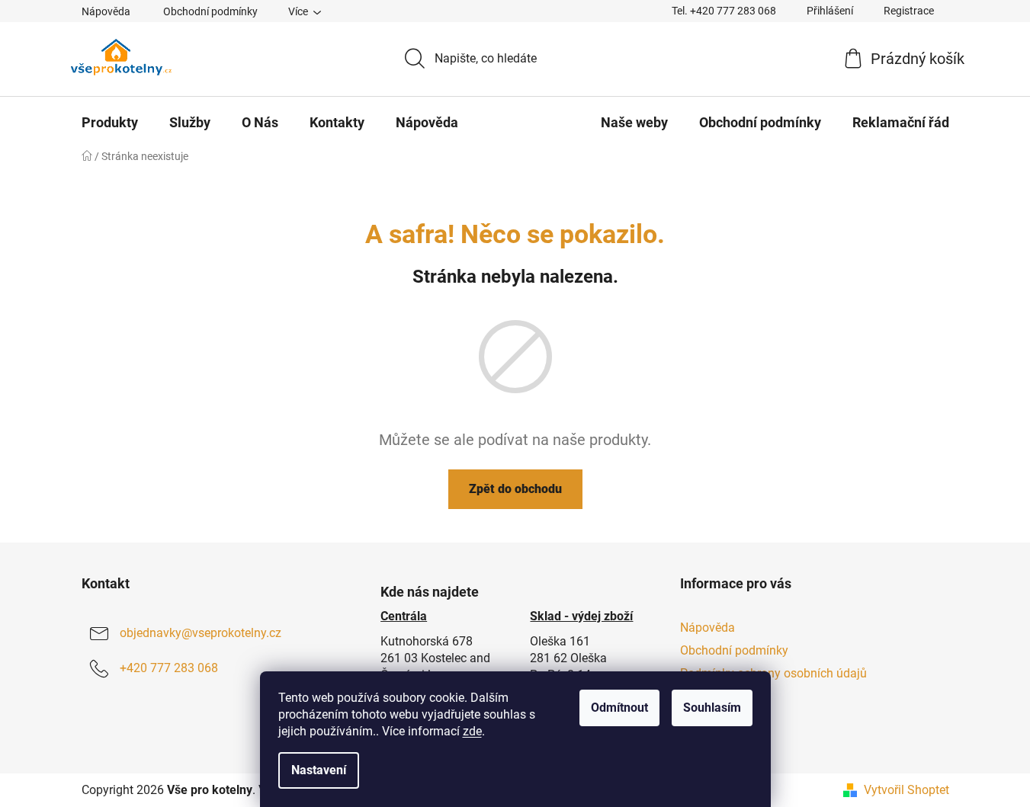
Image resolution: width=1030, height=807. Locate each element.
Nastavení (318, 770)
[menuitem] (109, 123)
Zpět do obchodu (515, 489)
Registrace (909, 11)
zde (472, 731)
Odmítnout (619, 707)
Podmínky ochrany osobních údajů (773, 673)
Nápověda (106, 11)
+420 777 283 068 (169, 668)
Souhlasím (712, 707)
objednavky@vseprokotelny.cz (200, 633)
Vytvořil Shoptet (906, 790)
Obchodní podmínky (210, 11)
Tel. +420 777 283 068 (724, 11)
